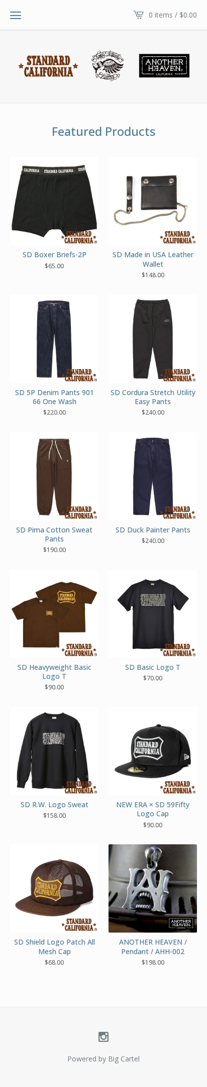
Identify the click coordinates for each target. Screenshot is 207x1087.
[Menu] (15, 15)
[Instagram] (103, 1037)
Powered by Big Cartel (103, 1058)
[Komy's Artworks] (103, 65)
